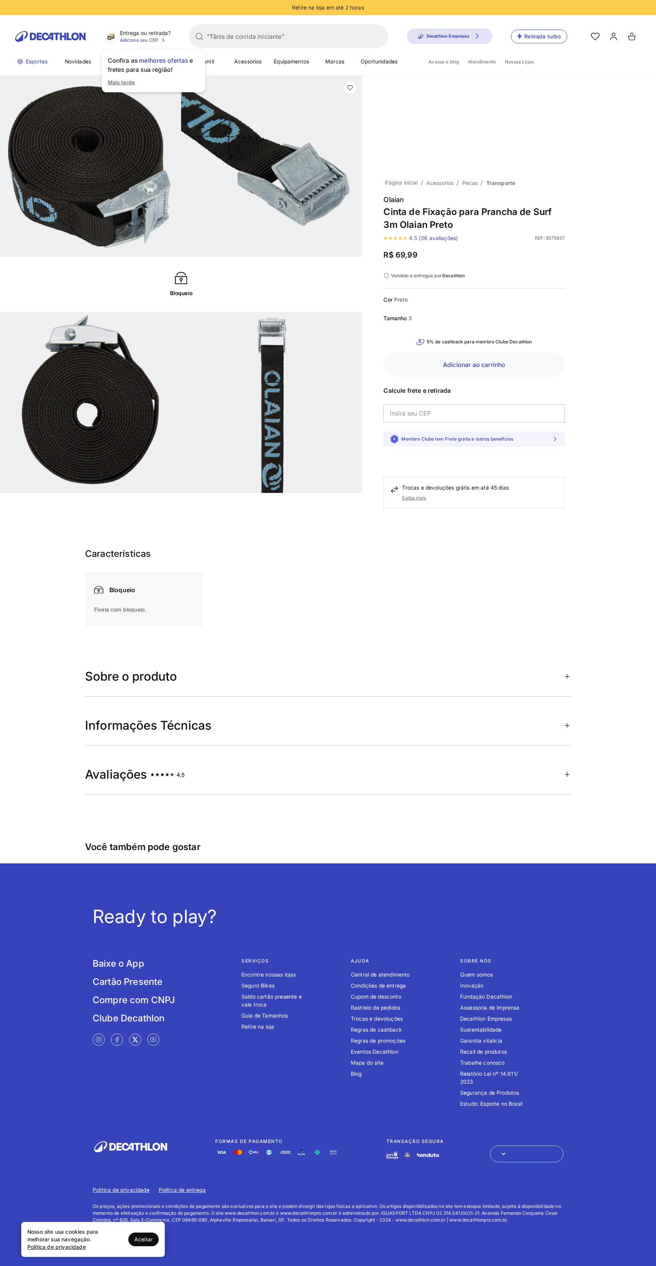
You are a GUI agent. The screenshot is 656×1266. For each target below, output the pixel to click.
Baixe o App (118, 963)
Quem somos (476, 974)
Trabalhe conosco (482, 1062)
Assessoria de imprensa (490, 1007)
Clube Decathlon (128, 1018)
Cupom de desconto (376, 996)
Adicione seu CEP (139, 40)
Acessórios (248, 61)
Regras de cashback (376, 1029)
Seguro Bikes (257, 985)
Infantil (205, 61)
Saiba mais (414, 498)
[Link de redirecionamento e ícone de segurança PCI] (407, 1155)
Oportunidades (379, 61)
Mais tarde (121, 82)
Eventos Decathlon (374, 1051)
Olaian (393, 200)
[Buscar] (199, 36)
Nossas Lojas (519, 62)
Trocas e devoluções (377, 1018)
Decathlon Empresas (486, 1018)
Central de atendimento (380, 974)
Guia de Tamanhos (264, 1015)
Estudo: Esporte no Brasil (491, 1103)
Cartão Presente (127, 981)
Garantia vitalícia (481, 1040)
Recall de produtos (483, 1051)
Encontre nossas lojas (268, 974)
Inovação (471, 985)
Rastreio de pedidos (375, 1007)
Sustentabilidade (481, 1029)
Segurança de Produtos (489, 1092)
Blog (356, 1073)
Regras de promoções (378, 1040)
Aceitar (143, 1239)
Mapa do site (367, 1062)
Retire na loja (257, 1026)
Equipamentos (291, 61)
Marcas (334, 61)
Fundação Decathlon (486, 996)
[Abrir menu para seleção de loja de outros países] (526, 1154)
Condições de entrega (378, 985)
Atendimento (482, 62)
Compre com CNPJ (134, 999)
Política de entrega (182, 1190)
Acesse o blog (444, 62)
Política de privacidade (121, 1190)
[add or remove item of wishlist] (350, 88)
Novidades (78, 61)
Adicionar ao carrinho (474, 364)
